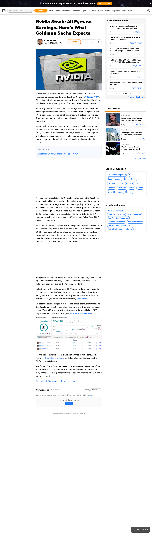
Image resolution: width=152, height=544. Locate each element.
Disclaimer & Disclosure (46, 381)
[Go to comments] (99, 41)
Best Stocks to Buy (53, 358)
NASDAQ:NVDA (91, 97)
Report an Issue (68, 381)
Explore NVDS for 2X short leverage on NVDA (58, 154)
